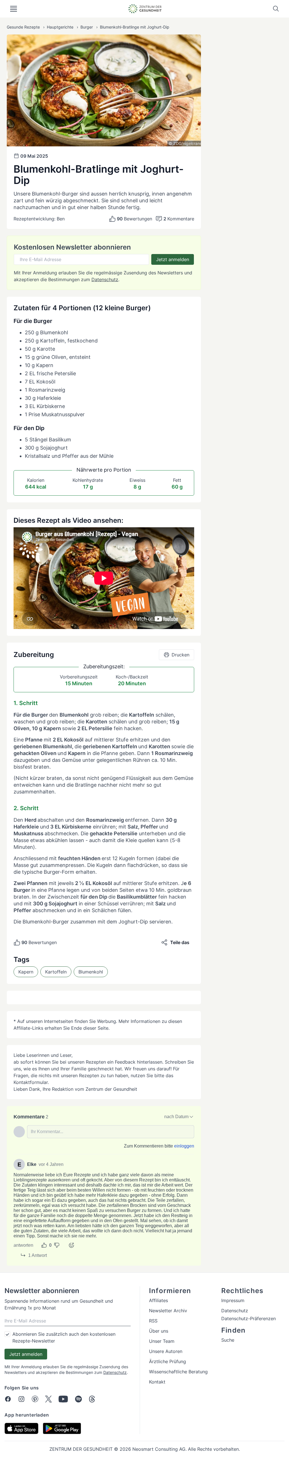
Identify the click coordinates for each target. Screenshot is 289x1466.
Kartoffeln (56, 972)
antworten (23, 1245)
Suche (227, 1340)
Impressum (232, 1300)
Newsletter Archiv (168, 1310)
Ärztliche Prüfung (167, 1361)
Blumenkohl (90, 972)
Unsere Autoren (165, 1351)
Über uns (158, 1331)
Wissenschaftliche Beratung (178, 1371)
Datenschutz (104, 279)
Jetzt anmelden (172, 259)
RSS (153, 1321)
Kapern (25, 972)
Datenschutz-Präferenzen (248, 1318)
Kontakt (157, 1382)
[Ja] (44, 1245)
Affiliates (158, 1300)
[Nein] (57, 1245)
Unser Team (161, 1341)
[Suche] (276, 9)
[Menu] (13, 8)
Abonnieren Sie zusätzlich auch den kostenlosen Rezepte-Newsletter (63, 1337)
